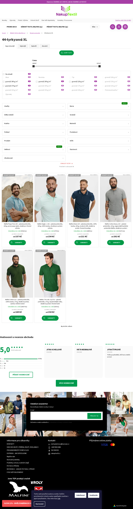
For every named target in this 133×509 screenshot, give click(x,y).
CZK (104, 27)
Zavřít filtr (68, 53)
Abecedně (44, 46)
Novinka (51, 77)
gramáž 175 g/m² (84, 86)
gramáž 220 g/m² (84, 82)
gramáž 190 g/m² (51, 86)
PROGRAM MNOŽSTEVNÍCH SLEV (18, 450)
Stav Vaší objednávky (48, 20)
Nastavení (39, 504)
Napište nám (11, 457)
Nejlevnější (23, 46)
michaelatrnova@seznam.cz (60, 444)
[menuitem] (12, 27)
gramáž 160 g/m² (117, 77)
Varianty (18, 242)
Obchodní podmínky (13, 460)
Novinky (4, 20)
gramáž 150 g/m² (117, 82)
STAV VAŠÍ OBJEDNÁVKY (15, 472)
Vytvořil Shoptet (121, 506)
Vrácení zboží (34, 20)
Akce (17, 77)
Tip (84, 77)
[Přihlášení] (119, 26)
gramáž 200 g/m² (51, 82)
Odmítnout (80, 495)
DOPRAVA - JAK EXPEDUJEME (17, 453)
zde (59, 498)
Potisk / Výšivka (23, 20)
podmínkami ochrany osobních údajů (60, 422)
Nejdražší (33, 46)
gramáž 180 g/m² (17, 82)
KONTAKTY (10, 444)
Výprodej (12, 20)
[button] (34, 106)
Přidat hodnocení (21, 374)
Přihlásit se (94, 416)
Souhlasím (94, 495)
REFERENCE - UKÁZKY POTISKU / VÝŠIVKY (21, 469)
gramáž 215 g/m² (117, 86)
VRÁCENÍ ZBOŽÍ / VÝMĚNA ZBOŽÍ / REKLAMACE (22, 447)
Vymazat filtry (65, 163)
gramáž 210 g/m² (17, 90)
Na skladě (17, 74)
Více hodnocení (66, 383)
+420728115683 (56, 447)
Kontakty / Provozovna (65, 20)
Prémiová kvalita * (117, 90)
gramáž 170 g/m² (17, 86)
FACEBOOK (55, 450)
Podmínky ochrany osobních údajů (18, 463)
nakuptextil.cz (55, 453)
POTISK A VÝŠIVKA (13, 466)
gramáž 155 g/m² (51, 90)
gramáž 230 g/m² (84, 90)
